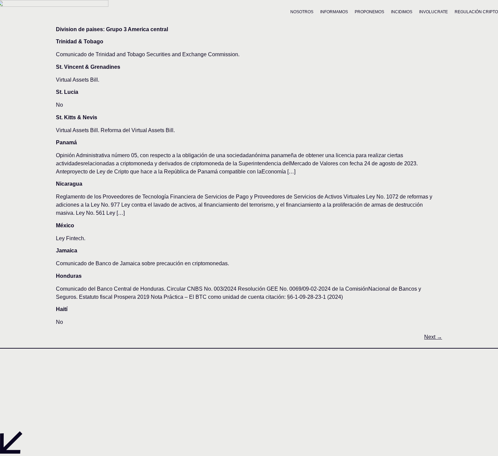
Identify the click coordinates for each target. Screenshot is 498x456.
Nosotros (301, 11)
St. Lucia (67, 92)
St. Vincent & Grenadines (88, 67)
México (65, 225)
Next (433, 337)
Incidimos (401, 11)
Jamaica (66, 250)
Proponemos (369, 11)
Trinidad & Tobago (79, 41)
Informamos (334, 11)
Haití (61, 309)
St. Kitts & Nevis (76, 117)
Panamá (66, 142)
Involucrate (433, 11)
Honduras (69, 276)
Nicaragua (69, 184)
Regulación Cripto (476, 11)
